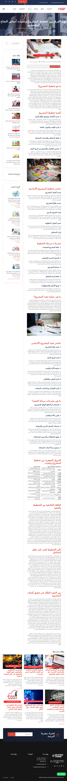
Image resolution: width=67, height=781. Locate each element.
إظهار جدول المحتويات (55, 66)
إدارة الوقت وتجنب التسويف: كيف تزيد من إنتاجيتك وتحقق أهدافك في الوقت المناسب (13, 273)
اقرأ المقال (61, 685)
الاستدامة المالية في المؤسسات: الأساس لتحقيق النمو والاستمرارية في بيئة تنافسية (13, 162)
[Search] (6, 43)
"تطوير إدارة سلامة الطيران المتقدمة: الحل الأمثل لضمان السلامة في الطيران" (14, 220)
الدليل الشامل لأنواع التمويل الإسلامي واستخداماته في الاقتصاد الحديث (55, 708)
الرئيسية (48, 28)
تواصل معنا (22, 1)
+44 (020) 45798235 (41, 764)
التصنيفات (36, 8)
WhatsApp (60, 774)
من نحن (29, 8)
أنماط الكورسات (22, 8)
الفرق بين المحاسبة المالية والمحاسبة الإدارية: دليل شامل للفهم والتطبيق (55, 672)
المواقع (42, 8)
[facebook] (15, 1)
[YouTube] (24, 4)
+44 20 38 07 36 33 (44, 2)
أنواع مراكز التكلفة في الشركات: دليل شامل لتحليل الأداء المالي (14, 707)
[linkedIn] (9, 1)
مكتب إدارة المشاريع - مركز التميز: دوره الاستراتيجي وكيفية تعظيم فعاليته (13, 68)
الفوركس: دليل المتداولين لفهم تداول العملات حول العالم (34, 707)
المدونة (14, 8)
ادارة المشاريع (36, 61)
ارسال (11, 734)
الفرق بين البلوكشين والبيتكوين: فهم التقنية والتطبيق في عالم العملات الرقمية (13, 673)
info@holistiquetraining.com (58, 2)
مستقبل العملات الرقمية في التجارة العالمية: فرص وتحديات (34, 672)
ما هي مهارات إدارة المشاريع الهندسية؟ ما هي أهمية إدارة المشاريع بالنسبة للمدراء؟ (14, 135)
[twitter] (12, 1)
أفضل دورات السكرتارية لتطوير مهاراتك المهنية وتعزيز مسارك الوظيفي (13, 95)
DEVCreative (57, 777)
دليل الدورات (49, 8)
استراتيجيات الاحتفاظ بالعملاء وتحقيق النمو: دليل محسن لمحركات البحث (13, 254)
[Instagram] (6, 1)
